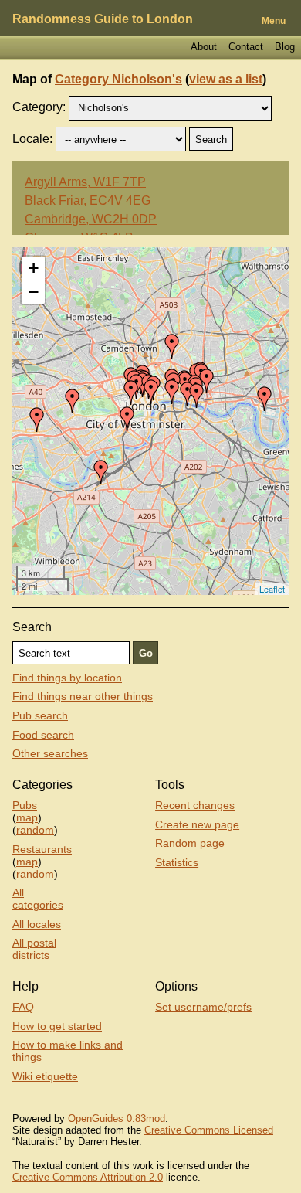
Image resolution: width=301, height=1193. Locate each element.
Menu (274, 20)
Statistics (176, 862)
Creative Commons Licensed (208, 1130)
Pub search (40, 715)
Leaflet (272, 589)
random (35, 830)
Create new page (197, 824)
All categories (37, 898)
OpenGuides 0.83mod (116, 1118)
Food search (43, 735)
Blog (285, 47)
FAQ (23, 1007)
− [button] (34, 291)
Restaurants (42, 849)
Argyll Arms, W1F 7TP (85, 182)
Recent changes (195, 805)
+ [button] (34, 267)
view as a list (225, 79)
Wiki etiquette (45, 1076)
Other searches (50, 753)
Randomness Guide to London (102, 18)
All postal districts (34, 948)
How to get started (57, 1026)
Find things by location (67, 677)
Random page (190, 843)
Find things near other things (82, 696)
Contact (245, 47)
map (27, 817)
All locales (36, 924)
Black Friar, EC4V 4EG (87, 200)
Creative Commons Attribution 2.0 (87, 1177)
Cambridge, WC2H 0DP (91, 219)
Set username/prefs (203, 1007)
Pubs (24, 805)
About (204, 47)
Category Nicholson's (118, 79)
